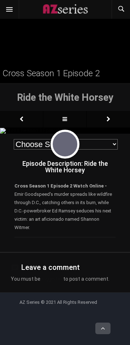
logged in (52, 279)
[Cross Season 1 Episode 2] (21, 119)
